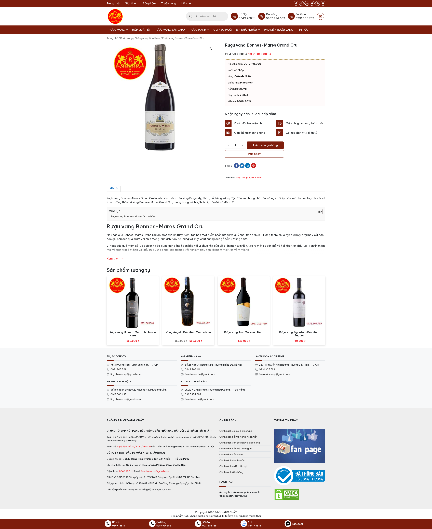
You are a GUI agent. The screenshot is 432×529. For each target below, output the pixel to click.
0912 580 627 (119, 394)
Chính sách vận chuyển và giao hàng (239, 442)
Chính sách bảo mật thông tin (235, 448)
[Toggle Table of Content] (318, 212)
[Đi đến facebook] (296, 3)
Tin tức (302, 29)
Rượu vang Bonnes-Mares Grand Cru (133, 216)
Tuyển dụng (168, 3)
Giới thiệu (131, 3)
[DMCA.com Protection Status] (286, 494)
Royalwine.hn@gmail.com (155, 471)
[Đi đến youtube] (323, 3)
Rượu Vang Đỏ (243, 177)
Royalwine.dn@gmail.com (199, 399)
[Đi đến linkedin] (247, 165)
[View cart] (320, 16)
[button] (210, 48)
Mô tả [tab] (114, 188)
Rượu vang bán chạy (170, 29)
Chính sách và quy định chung (235, 430)
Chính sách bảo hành (231, 454)
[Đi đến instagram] (301, 3)
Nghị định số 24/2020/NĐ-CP (134, 446)
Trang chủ (113, 3)
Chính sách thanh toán (232, 460)
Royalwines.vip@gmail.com (126, 374)
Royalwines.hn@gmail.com (200, 374)
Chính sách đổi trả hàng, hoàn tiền (238, 436)
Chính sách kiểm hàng (231, 472)
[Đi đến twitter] (312, 3)
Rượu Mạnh (198, 29)
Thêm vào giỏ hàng (265, 145)
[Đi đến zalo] (306, 3)
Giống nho (141, 38)
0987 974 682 (193, 394)
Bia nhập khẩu (246, 29)
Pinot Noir (154, 38)
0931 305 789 (119, 369)
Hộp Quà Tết (141, 29)
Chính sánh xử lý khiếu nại (233, 466)
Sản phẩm (149, 3)
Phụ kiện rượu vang (278, 29)
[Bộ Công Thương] (299, 475)
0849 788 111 (192, 369)
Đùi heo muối (222, 29)
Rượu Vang (117, 29)
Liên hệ (186, 3)
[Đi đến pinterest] (317, 3)
